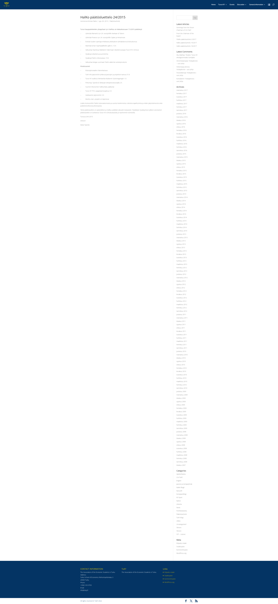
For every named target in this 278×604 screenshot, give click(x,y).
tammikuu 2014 (181, 231)
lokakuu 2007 (181, 465)
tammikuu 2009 (181, 428)
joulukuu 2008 (181, 432)
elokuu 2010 (180, 365)
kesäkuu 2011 (181, 331)
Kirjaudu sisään (181, 543)
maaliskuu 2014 (181, 224)
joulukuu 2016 (181, 114)
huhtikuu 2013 (181, 261)
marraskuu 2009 (182, 395)
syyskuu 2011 (181, 324)
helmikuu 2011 (181, 345)
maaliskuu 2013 (181, 264)
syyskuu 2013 (181, 244)
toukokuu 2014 (181, 217)
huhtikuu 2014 (181, 221)
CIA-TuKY (179, 477)
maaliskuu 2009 (181, 421)
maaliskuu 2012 (181, 304)
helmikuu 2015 (181, 187)
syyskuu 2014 (181, 204)
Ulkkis (178, 521)
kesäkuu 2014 (181, 214)
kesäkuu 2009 (181, 411)
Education (240, 4)
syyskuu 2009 (181, 401)
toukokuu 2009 (181, 415)
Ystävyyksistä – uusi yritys (185, 69)
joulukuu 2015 (181, 154)
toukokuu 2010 (181, 375)
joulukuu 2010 (181, 351)
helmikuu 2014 (181, 227)
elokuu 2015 (180, 167)
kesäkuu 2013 (181, 254)
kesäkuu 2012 (181, 294)
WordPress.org (181, 553)
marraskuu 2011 (182, 318)
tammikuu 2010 (181, 388)
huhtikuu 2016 (181, 140)
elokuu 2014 (180, 207)
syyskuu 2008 (181, 442)
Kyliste (178, 501)
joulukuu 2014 (181, 194)
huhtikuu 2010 (181, 378)
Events (232, 4)
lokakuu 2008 (181, 438)
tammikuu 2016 (181, 150)
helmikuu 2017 (181, 107)
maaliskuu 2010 (181, 381)
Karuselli (179, 491)
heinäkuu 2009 (181, 408)
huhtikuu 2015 (181, 180)
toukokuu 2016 (181, 137)
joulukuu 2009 (181, 391)
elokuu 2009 (180, 405)
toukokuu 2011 (181, 335)
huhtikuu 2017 (181, 100)
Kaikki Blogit (180, 487)
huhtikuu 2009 (181, 418)
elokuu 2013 (180, 247)
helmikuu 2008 (181, 458)
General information (256, 4)
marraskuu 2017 (182, 90)
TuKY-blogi (179, 517)
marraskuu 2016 (182, 117)
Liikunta (179, 504)
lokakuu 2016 (181, 120)
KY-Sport (179, 497)
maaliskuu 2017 (181, 104)
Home (213, 4)
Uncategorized (181, 524)
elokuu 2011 (180, 328)
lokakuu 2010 (181, 358)
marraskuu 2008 (182, 435)
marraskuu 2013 (182, 237)
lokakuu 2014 (181, 201)
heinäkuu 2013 (181, 251)
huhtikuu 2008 (181, 452)
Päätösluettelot (115, 21)
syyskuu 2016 (181, 124)
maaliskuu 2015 (181, 184)
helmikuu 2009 (181, 425)
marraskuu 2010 (182, 355)
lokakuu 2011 (181, 321)
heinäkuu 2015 (181, 170)
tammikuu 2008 (181, 462)
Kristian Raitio (92, 21)
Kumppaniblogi (181, 494)
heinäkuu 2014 (181, 211)
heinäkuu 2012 (181, 291)
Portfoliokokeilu (181, 511)
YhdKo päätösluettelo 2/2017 (186, 39)
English (178, 481)
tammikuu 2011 (181, 348)
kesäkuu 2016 (181, 134)
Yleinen (178, 527)
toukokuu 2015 (181, 177)
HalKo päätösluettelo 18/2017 (186, 46)
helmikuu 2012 (181, 308)
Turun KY (221, 4)
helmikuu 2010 (181, 385)
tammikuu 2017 (181, 110)
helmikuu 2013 (181, 268)
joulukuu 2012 (181, 274)
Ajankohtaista (180, 474)
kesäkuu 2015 (181, 174)
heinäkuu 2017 (181, 93)
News (178, 507)
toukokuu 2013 (181, 257)
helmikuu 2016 (181, 147)
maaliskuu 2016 (181, 144)
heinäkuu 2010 (181, 368)
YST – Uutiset (180, 534)
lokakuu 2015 (181, 160)
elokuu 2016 (180, 127)
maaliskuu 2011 (181, 341)
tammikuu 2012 (181, 311)
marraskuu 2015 (182, 157)
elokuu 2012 (180, 288)
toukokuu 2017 (181, 97)
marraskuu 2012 (182, 278)
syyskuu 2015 (181, 164)
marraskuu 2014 (182, 197)
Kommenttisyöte (182, 550)
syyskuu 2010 (181, 361)
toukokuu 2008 (181, 448)
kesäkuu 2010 (181, 371)
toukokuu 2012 (181, 298)
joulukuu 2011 (181, 314)
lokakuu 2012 (181, 281)
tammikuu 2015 (181, 190)
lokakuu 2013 (181, 241)
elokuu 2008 (180, 445)
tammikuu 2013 (181, 271)
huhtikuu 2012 (181, 301)
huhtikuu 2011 (181, 338)
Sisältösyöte (180, 547)
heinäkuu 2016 (181, 130)
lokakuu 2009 (181, 398)
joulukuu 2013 (181, 234)
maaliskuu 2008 (181, 455)
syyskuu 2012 (181, 284)
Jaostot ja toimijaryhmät (184, 484)
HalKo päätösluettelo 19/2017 (186, 43)
